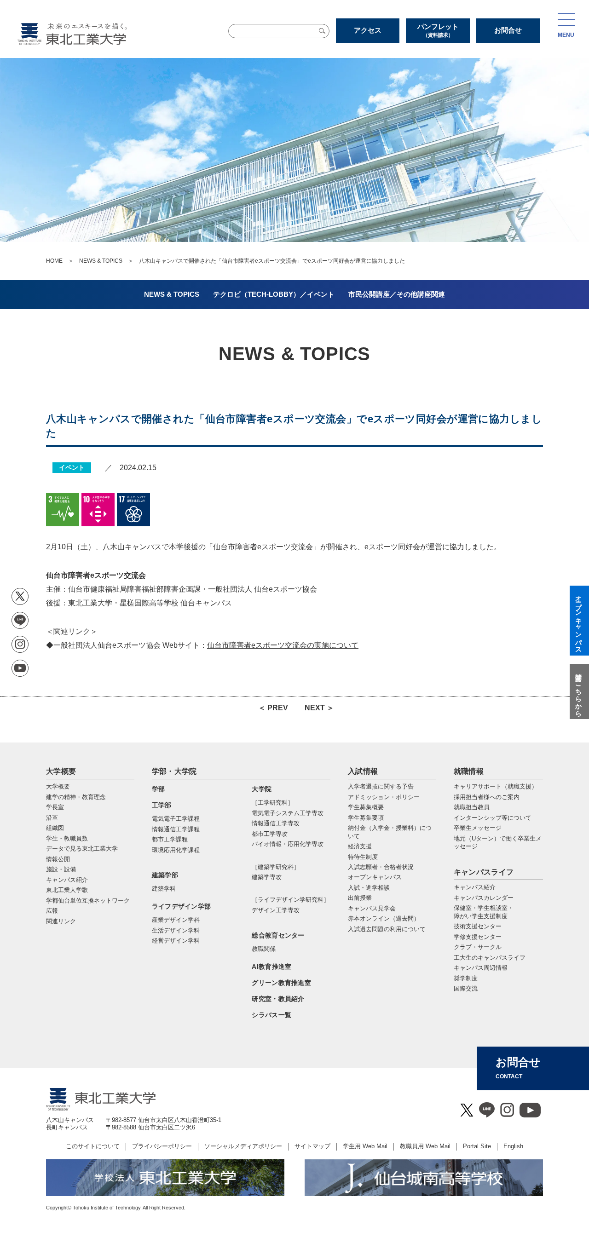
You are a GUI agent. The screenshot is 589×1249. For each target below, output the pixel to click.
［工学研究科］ (273, 802)
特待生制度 (363, 856)
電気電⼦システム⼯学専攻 (287, 813)
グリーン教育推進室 (281, 982)
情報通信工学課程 (176, 829)
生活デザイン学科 (176, 930)
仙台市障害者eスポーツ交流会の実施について (282, 645)
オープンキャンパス (375, 877)
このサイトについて (93, 1146)
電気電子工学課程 (176, 818)
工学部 (162, 805)
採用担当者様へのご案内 (487, 797)
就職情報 (469, 771)
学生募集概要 (366, 807)
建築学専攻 (267, 877)
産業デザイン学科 (176, 919)
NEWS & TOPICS (100, 261)
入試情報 (363, 771)
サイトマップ (312, 1146)
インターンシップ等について (492, 817)
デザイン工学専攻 (276, 910)
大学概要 (61, 771)
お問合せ (508, 30)
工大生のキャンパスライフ (489, 957)
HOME (54, 261)
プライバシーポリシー (162, 1146)
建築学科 (164, 888)
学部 (158, 789)
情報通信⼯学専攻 (276, 823)
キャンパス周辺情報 (481, 967)
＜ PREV (273, 708)
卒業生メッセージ (478, 827)
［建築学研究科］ (276, 866)
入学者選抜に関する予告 (381, 786)
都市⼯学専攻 (270, 833)
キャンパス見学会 (372, 908)
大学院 (261, 789)
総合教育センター (278, 935)
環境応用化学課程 (176, 849)
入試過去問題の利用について (387, 929)
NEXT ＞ (319, 708)
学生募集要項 (366, 817)
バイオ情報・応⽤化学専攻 (287, 843)
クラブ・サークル (478, 947)
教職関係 (264, 948)
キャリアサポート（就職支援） (495, 786)
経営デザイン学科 (176, 940)
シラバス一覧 (271, 1015)
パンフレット (438, 30)
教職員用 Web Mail (425, 1146)
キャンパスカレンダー (484, 897)
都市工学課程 (170, 839)
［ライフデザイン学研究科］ (290, 899)
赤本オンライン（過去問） (384, 918)
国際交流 (466, 988)
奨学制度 (466, 978)
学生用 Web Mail (365, 1146)
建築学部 (165, 875)
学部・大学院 (174, 771)
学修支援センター (478, 936)
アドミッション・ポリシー (384, 797)
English (513, 1146)
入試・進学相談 (369, 887)
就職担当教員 (472, 807)
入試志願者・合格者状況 (381, 866)
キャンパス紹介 (475, 887)
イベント (72, 467)
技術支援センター (478, 926)
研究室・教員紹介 (278, 998)
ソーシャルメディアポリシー (243, 1146)
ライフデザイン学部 (181, 906)
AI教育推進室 (271, 966)
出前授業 (360, 897)
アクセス (367, 30)
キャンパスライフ (484, 872)
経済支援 (360, 846)
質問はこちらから (578, 691)
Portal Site (477, 1146)
